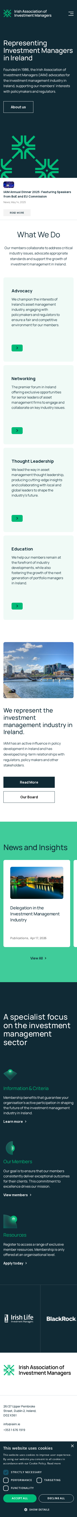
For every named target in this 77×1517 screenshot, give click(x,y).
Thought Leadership (33, 461)
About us (18, 107)
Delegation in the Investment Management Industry (35, 914)
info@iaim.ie (11, 1424)
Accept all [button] (20, 1498)
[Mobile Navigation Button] (68, 14)
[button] (38, 1509)
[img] (38, 670)
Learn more (13, 1121)
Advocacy (22, 291)
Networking (24, 378)
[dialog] (38, 1479)
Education (22, 549)
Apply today (13, 1263)
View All (36, 958)
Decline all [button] (56, 1498)
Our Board (29, 797)
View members (15, 1195)
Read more (54, 1463)
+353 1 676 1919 (14, 1430)
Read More (17, 212)
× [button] (72, 1446)
